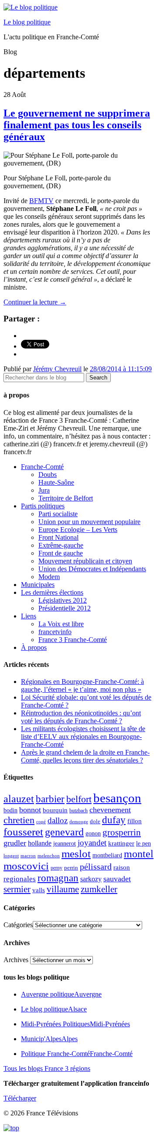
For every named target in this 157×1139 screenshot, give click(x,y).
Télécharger (19, 1098)
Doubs (47, 474)
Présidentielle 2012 (64, 608)
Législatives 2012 (62, 600)
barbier (50, 798)
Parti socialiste (58, 514)
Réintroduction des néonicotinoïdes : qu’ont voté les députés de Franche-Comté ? (81, 717)
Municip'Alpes (49, 1038)
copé (41, 821)
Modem (49, 576)
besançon (117, 798)
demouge (78, 821)
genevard (64, 832)
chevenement (110, 809)
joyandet (92, 842)
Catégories (18, 924)
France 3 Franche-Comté (72, 639)
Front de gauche (60, 553)
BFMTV (41, 200)
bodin (10, 810)
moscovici (26, 866)
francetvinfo (55, 631)
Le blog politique (27, 22)
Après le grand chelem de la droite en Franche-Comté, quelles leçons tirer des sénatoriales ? (85, 756)
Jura (44, 490)
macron (28, 855)
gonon (93, 833)
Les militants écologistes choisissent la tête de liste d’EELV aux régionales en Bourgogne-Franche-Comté (83, 736)
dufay (114, 820)
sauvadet (117, 878)
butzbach (78, 811)
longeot (11, 855)
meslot (76, 853)
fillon (134, 821)
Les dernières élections (52, 592)
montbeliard (107, 855)
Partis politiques (43, 506)
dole (95, 821)
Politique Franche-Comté (77, 1053)
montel (139, 853)
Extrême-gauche (60, 545)
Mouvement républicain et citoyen (85, 561)
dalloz (58, 820)
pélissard (96, 866)
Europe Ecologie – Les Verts (77, 529)
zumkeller (99, 889)
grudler (14, 843)
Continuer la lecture (34, 302)
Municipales (38, 584)
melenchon (49, 855)
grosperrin (121, 832)
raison (121, 867)
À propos (34, 647)
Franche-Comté (42, 466)
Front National (58, 537)
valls (38, 890)
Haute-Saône (56, 482)
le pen (143, 843)
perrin (71, 868)
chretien (18, 820)
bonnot (30, 809)
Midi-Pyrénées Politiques (75, 1024)
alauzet (18, 798)
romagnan (58, 878)
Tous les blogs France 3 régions (46, 1068)
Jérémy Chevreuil (57, 369)
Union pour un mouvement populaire (89, 521)
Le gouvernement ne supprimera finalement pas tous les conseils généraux (76, 124)
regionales (19, 879)
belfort (79, 799)
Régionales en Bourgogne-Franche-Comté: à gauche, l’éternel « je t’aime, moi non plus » (82, 685)
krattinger (121, 843)
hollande (39, 843)
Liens (28, 616)
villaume (63, 889)
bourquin (55, 810)
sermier (17, 889)
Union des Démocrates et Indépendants (92, 569)
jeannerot (64, 843)
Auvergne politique (61, 994)
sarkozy (91, 879)
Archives (15, 959)
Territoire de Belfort (65, 498)
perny (56, 868)
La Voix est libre (61, 624)
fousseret (23, 832)
